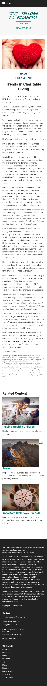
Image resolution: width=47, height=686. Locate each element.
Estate (4, 656)
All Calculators (7, 677)
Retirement (6, 649)
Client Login (23, 23)
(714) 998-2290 (23, 28)
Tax (3, 662)
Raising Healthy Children (18, 426)
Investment (6, 652)
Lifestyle (5, 668)
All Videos (6, 674)
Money (5, 665)
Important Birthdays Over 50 (21, 513)
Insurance (6, 659)
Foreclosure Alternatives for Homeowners (18, 552)
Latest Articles (7, 671)
